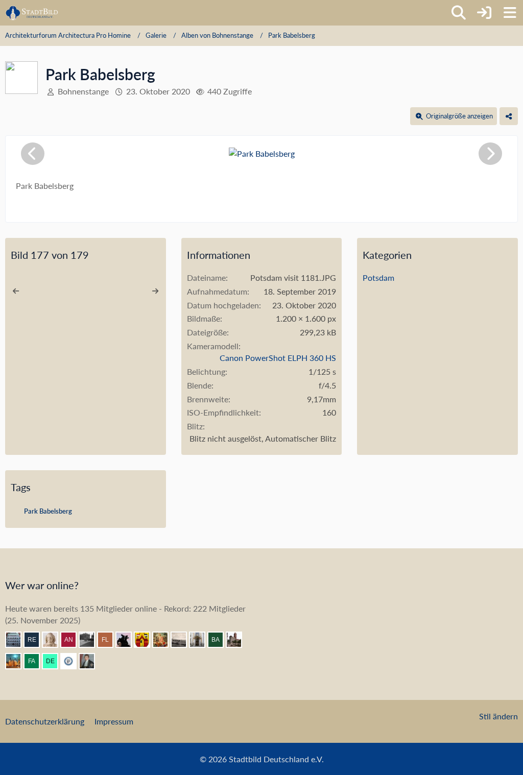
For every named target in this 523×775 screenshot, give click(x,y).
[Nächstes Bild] (490, 153)
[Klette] (127, 640)
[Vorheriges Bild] (32, 153)
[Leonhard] (201, 640)
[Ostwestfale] (146, 640)
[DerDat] (183, 640)
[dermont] (54, 661)
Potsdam (378, 277)
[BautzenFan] (17, 640)
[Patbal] (91, 640)
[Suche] (458, 13)
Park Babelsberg (48, 511)
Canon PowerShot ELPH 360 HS (278, 357)
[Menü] (510, 13)
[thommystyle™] (91, 661)
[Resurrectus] (164, 640)
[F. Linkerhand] (109, 640)
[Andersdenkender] (72, 640)
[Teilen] (509, 116)
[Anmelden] (484, 13)
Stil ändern (498, 716)
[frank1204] (17, 661)
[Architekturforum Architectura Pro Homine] (32, 13)
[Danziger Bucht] (238, 640)
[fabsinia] (35, 661)
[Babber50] (219, 640)
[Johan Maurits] (54, 640)
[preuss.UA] (72, 661)
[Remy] (35, 640)
